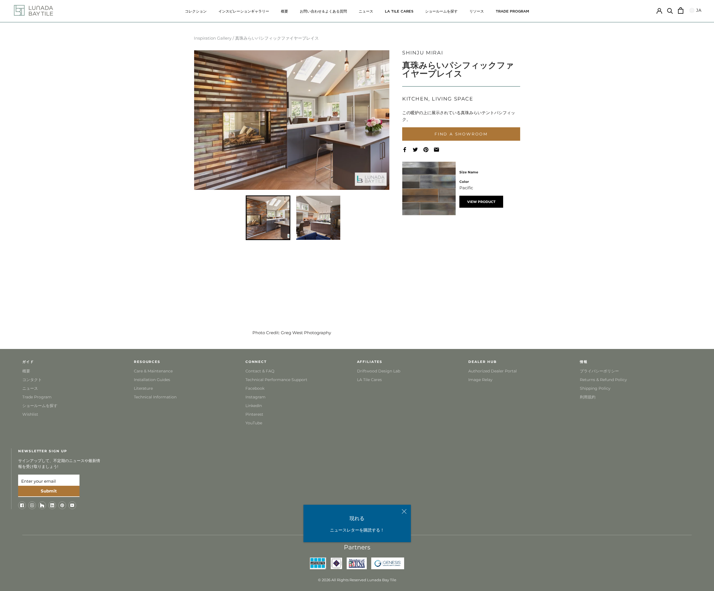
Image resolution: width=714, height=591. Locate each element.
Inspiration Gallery (212, 38)
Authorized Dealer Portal (492, 371)
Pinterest (254, 414)
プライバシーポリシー (599, 371)
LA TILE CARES (399, 11)
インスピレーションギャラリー (243, 11)
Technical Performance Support (276, 379)
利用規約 (587, 396)
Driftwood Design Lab (378, 371)
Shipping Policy (595, 388)
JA (698, 10)
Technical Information (155, 396)
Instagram (255, 396)
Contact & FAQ (259, 371)
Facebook (254, 388)
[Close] (404, 511)
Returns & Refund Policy (603, 379)
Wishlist (30, 414)
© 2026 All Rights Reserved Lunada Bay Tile (357, 580)
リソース (476, 11)
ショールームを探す (441, 11)
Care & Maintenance (153, 371)
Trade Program (512, 11)
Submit (49, 491)
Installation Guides (152, 379)
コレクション (196, 11)
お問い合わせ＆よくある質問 (323, 11)
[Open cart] (680, 10)
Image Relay (480, 379)
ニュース (366, 11)
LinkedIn (253, 405)
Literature (143, 388)
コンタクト (32, 379)
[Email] (439, 149)
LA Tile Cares (369, 379)
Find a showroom (461, 134)
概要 (284, 11)
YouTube (253, 422)
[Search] (670, 10)
